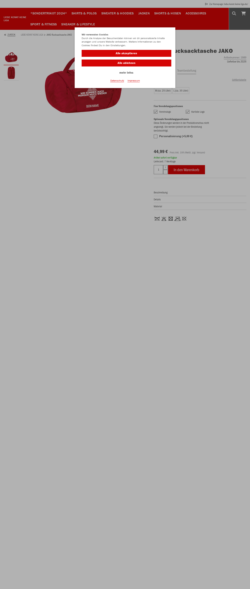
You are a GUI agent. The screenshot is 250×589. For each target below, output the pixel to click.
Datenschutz (117, 80)
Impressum (134, 80)
